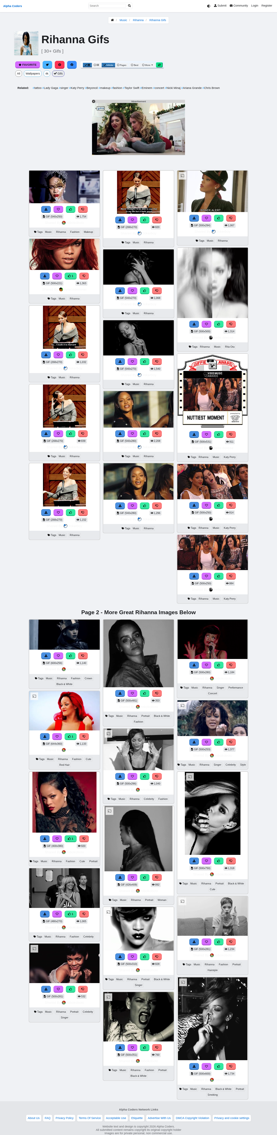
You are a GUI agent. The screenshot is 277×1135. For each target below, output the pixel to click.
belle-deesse (223, 337)
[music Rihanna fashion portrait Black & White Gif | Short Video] (138, 1040)
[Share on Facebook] (72, 65)
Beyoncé (92, 88)
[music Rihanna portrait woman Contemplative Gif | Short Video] (138, 870)
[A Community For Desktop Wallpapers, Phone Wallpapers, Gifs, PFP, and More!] (112, 20)
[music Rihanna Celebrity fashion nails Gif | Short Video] (138, 769)
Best (135, 65)
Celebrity (88, 936)
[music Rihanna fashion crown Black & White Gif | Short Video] (64, 648)
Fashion (75, 232)
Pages (123, 65)
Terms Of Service (90, 1118)
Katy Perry (77, 88)
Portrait (93, 861)
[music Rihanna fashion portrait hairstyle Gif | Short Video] (212, 934)
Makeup (88, 232)
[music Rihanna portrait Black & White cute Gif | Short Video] (212, 853)
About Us (34, 1118)
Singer (64, 1017)
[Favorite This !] (58, 209)
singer (64, 88)
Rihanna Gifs (157, 20)
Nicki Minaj (173, 88)
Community (240, 5)
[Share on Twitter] (47, 65)
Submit (222, 5)
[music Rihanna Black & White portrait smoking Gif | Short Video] (212, 1059)
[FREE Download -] (46, 209)
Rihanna (138, 20)
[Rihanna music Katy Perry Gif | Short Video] (212, 427)
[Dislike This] (83, 209)
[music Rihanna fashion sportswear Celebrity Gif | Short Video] (64, 907)
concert (159, 88)
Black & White (64, 684)
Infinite (109, 65)
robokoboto (75, 223)
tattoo (37, 88)
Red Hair (64, 765)
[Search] (129, 6)
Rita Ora (230, 346)
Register (266, 5)
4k (46, 73)
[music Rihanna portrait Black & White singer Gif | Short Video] (138, 949)
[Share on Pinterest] (59, 65)
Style (243, 764)
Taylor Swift (131, 88)
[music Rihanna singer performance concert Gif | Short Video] (212, 658)
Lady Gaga (50, 88)
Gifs (60, 73)
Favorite (29, 64)
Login (254, 5)
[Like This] (71, 209)
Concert (212, 693)
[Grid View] (87, 65)
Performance (235, 687)
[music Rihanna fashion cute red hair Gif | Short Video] (64, 729)
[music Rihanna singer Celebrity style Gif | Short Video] (212, 735)
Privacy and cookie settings (231, 1118)
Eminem (146, 88)
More (147, 65)
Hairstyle (213, 970)
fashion (117, 88)
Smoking (213, 1094)
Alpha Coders (12, 6)
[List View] (96, 65)
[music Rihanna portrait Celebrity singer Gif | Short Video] (64, 982)
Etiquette (137, 1118)
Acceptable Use (116, 1118)
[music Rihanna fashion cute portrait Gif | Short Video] (64, 831)
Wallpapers (33, 73)
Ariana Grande (191, 88)
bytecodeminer (75, 289)
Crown (88, 678)
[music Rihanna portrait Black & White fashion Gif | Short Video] (138, 686)
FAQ (47, 1118)
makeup (105, 88)
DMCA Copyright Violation (192, 1118)
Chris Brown (211, 88)
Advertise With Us (159, 1118)
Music (123, 20)
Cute (88, 759)
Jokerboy (75, 368)
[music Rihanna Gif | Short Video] (64, 269)
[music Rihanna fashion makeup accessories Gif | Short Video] (64, 202)
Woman (162, 900)
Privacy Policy (65, 1118)
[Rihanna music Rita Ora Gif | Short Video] (212, 317)
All (18, 73)
